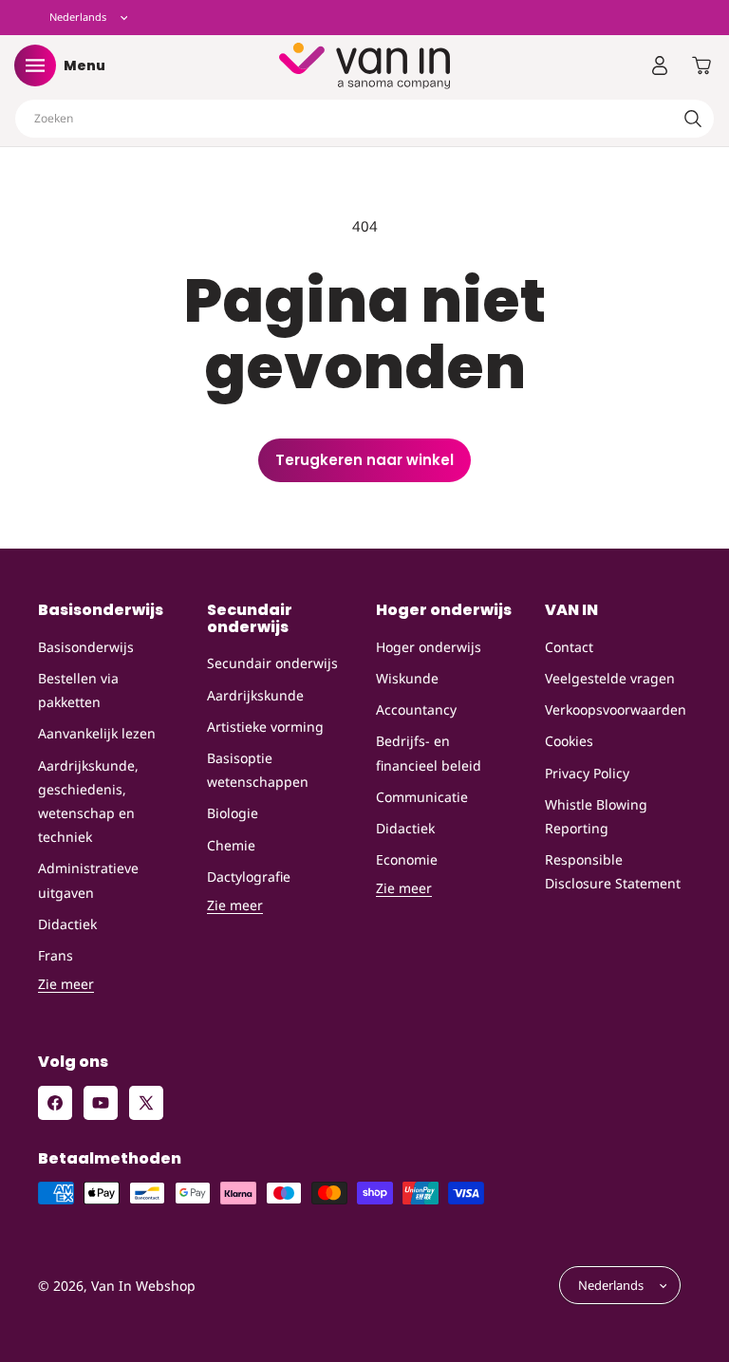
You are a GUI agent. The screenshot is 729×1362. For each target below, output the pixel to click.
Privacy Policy (587, 773)
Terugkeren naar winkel (364, 460)
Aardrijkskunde (255, 695)
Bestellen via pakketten (78, 690)
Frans (55, 955)
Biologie (232, 813)
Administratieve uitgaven (88, 880)
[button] (35, 65)
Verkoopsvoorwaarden (615, 709)
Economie (407, 859)
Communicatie (422, 797)
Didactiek (67, 924)
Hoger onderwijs (428, 647)
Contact (569, 647)
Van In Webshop (143, 1286)
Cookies (569, 741)
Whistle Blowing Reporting (596, 816)
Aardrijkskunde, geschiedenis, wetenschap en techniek (88, 801)
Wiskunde (407, 678)
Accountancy (416, 709)
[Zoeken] (693, 119)
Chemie (231, 845)
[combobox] (364, 119)
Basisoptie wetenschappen (257, 770)
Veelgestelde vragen (610, 678)
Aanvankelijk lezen (97, 733)
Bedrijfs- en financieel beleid (428, 753)
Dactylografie (248, 877)
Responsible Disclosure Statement (613, 871)
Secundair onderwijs (272, 663)
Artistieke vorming (265, 727)
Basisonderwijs (86, 647)
